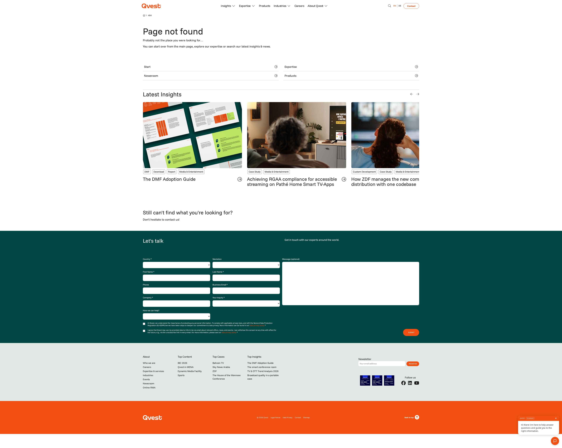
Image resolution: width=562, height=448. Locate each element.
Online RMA (149, 387)
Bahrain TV (218, 362)
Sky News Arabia (221, 367)
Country (147, 259)
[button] (411, 94)
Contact (411, 6)
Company (148, 297)
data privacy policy (257, 325)
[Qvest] (151, 6)
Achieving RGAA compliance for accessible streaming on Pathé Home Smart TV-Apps (292, 181)
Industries (148, 375)
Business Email (220, 284)
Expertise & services (153, 371)
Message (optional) (290, 259)
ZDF (215, 371)
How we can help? (151, 310)
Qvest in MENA (185, 367)
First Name (148, 271)
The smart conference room (261, 367)
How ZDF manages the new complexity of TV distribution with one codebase (397, 181)
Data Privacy (287, 417)
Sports (181, 375)
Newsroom (151, 75)
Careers (299, 6)
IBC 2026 (182, 362)
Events (146, 379)
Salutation (217, 259)
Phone (146, 284)
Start (147, 67)
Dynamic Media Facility (190, 371)
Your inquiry (219, 297)
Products (264, 6)
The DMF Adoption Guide (169, 179)
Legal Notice (275, 417)
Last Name (218, 271)
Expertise (291, 67)
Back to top (409, 417)
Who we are (149, 362)
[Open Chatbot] (389, 6)
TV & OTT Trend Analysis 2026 (263, 371)
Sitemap (306, 417)
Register (413, 364)
